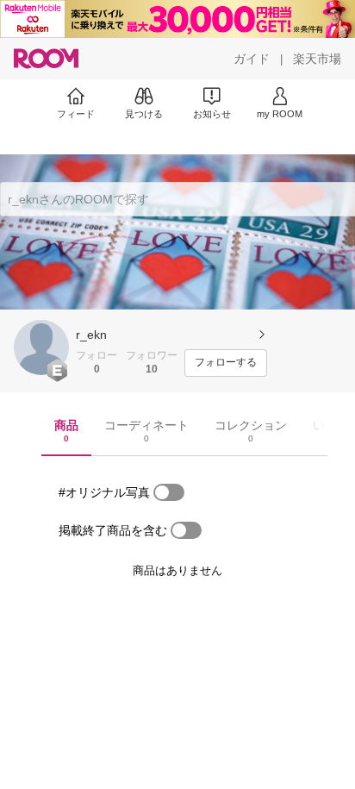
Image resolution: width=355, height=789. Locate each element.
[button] (41, 347)
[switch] (168, 492)
